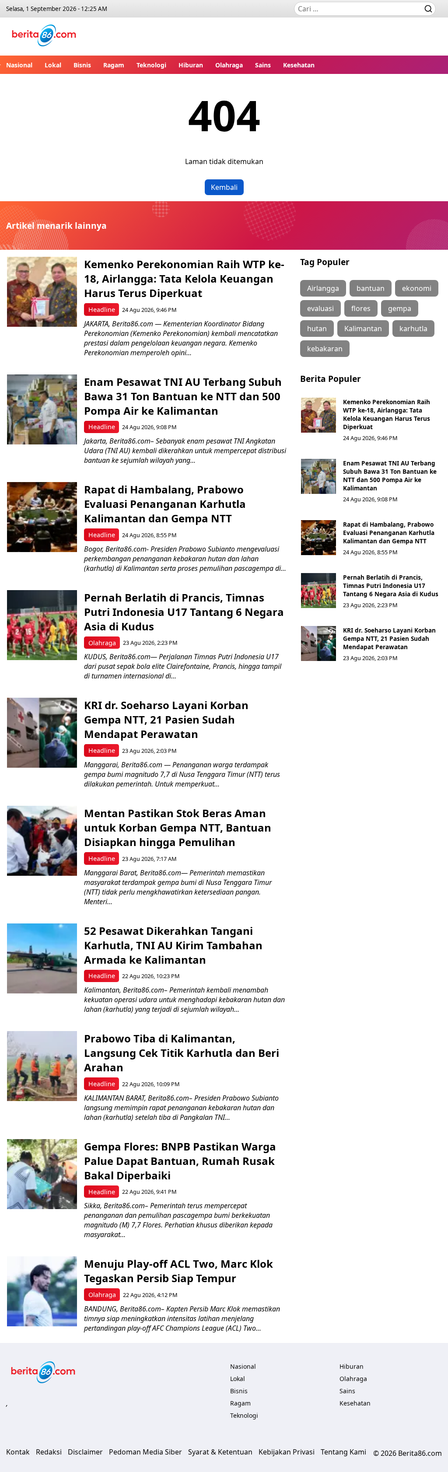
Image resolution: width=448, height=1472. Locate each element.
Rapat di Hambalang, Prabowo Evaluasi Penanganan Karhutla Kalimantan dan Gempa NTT (165, 503)
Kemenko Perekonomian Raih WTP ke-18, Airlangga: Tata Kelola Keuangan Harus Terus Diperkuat (184, 278)
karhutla (413, 328)
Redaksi (49, 1452)
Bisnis (82, 65)
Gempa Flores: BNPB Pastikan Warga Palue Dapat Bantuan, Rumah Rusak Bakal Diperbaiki (180, 1160)
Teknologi (151, 65)
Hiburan (190, 65)
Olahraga (229, 65)
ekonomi (416, 288)
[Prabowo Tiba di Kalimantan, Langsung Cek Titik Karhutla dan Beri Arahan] (42, 1066)
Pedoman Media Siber (145, 1452)
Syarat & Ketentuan (220, 1452)
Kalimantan (363, 328)
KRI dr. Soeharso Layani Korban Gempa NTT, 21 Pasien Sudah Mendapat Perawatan (166, 719)
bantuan (371, 288)
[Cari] (428, 9)
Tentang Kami (343, 1452)
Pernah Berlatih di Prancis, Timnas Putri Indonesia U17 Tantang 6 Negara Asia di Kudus (184, 611)
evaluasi (320, 308)
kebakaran (325, 348)
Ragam (113, 65)
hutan (317, 328)
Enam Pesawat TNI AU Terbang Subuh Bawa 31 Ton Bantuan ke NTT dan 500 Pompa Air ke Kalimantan (183, 396)
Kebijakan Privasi (287, 1452)
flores (361, 308)
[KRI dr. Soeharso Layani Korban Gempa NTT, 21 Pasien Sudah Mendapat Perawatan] (42, 733)
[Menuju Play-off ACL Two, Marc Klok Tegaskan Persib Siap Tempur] (42, 1291)
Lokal (53, 65)
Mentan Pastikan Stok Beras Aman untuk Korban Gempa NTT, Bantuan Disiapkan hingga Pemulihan (177, 827)
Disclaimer (85, 1452)
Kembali (224, 187)
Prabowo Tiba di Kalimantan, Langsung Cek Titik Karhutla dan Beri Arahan (181, 1052)
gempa (399, 308)
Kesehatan (299, 65)
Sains (263, 65)
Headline (101, 309)
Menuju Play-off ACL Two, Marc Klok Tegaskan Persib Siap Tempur (178, 1270)
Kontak (18, 1452)
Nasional (19, 65)
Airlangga (323, 288)
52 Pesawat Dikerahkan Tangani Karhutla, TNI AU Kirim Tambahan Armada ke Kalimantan (173, 945)
